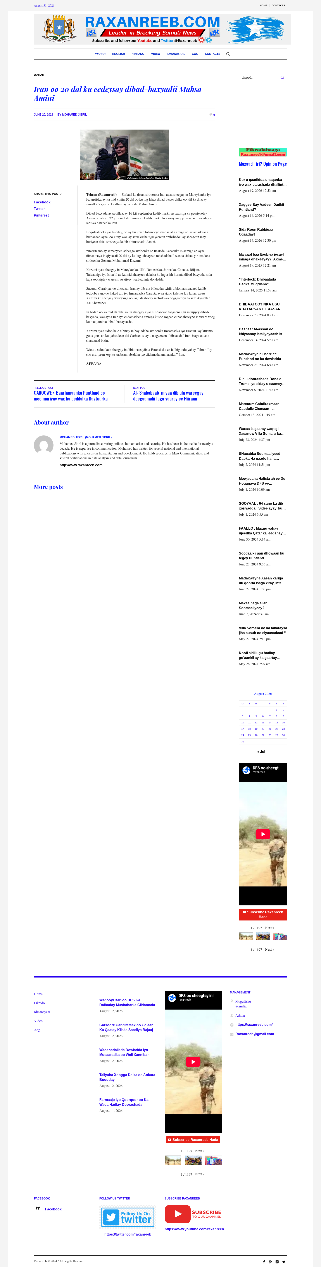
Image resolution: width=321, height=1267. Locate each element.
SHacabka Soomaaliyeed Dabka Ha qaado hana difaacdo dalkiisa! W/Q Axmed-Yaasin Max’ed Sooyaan (259, 456)
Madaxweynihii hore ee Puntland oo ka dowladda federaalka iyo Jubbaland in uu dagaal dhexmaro (262, 356)
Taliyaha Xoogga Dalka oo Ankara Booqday (127, 1077)
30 (283, 735)
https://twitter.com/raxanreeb (127, 1234)
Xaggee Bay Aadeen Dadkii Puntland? (261, 207)
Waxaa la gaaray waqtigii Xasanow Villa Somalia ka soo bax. (260, 431)
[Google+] (270, 1261)
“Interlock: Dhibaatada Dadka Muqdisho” (257, 281)
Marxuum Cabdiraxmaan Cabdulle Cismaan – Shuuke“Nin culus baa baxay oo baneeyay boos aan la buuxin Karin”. (263, 406)
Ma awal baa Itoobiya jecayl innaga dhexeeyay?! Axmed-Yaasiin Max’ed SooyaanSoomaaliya (262, 257)
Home (38, 993)
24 (242, 735)
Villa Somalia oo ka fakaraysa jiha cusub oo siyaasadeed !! (263, 630)
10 (242, 722)
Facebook (42, 202)
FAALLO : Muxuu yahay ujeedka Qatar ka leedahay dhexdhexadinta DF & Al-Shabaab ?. (261, 531)
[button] (269, 927)
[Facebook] (264, 1261)
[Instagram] (277, 1261)
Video (38, 1020)
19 (256, 729)
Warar (39, 74)
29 (276, 735)
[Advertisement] (260, 119)
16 (283, 722)
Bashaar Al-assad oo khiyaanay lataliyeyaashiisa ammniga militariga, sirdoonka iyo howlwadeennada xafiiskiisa (262, 331)
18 (249, 729)
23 (283, 729)
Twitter (39, 209)
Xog (37, 1029)
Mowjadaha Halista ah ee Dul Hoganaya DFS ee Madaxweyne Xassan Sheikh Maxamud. (262, 481)
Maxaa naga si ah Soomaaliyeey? (253, 605)
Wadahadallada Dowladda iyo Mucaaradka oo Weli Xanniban (124, 1052)
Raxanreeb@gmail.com (254, 1034)
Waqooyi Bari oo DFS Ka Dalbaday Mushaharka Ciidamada (127, 1002)
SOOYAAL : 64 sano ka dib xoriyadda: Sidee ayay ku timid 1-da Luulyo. (261, 506)
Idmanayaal (42, 1011)
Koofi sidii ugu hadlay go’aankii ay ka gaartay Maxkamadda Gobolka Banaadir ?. (258, 655)
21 (270, 729)
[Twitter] (283, 1261)
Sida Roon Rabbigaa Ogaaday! (256, 232)
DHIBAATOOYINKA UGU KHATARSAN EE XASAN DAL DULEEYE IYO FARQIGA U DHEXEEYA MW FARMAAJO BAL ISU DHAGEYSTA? (262, 307)
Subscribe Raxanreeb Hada (265, 914)
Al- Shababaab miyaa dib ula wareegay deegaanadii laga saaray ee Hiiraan (168, 395)
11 (249, 722)
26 (256, 735)
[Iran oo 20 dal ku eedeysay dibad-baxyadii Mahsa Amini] (124, 154)
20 (263, 729)
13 (263, 722)
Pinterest (41, 215)
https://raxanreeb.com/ (254, 1024)
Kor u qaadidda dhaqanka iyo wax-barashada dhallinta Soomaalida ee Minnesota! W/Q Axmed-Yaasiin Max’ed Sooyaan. (262, 182)
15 (276, 722)
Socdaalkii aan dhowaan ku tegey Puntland (261, 555)
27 (263, 735)
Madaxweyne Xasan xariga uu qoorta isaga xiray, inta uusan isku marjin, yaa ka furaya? (261, 581)
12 (256, 722)
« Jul (261, 752)
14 (270, 722)
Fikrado (39, 1002)
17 (242, 729)
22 (276, 729)
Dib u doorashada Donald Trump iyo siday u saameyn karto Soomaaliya (261, 381)
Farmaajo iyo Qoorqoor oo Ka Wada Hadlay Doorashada (123, 1102)
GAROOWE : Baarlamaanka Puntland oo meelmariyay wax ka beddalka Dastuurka (71, 395)
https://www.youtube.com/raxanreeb (194, 1229)
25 (249, 735)
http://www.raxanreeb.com (81, 465)
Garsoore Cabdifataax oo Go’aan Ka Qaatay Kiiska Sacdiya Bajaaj (126, 1027)
